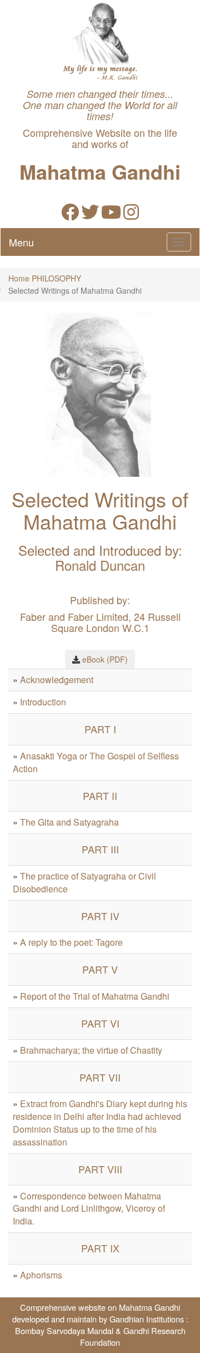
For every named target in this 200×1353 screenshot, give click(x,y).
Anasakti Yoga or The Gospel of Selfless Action (96, 762)
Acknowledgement (56, 679)
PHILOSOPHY (56, 278)
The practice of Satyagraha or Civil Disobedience (84, 882)
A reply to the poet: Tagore (71, 942)
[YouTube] (111, 215)
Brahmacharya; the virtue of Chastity (91, 1050)
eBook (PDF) (105, 659)
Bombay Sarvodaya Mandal (64, 1330)
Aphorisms (41, 1274)
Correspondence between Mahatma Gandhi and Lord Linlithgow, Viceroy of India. (89, 1208)
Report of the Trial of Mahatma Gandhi (94, 996)
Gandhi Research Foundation (133, 1336)
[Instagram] (131, 215)
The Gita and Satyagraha (69, 822)
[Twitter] (90, 215)
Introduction (43, 701)
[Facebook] (70, 215)
